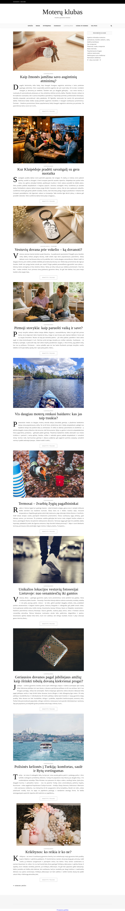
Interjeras (47, 26)
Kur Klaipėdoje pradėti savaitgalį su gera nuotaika (48, 171)
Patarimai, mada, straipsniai (96, 46)
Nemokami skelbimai (94, 58)
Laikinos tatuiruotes (93, 53)
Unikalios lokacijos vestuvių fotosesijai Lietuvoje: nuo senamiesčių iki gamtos (48, 591)
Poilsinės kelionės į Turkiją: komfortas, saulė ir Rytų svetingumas (48, 769)
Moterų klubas (62, 11)
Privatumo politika (62, 910)
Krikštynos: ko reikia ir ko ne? (48, 852)
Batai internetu (92, 49)
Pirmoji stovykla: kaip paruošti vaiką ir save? (48, 328)
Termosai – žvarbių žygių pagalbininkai (48, 503)
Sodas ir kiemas (82, 26)
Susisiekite (16, 1)
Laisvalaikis (68, 26)
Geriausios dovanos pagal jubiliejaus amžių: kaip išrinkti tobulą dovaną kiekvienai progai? (48, 679)
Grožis (30, 26)
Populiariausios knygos (94, 51)
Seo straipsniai (91, 44)
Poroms (54, 246)
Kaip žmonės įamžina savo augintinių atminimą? (48, 79)
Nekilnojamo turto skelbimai (96, 55)
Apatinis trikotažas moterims (96, 37)
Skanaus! (57, 26)
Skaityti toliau (48, 111)
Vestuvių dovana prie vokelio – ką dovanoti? (48, 249)
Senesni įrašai (20, 885)
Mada (38, 26)
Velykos (94, 26)
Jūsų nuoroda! (94, 60)
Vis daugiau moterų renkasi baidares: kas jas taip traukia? (48, 416)
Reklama (23, 1)
